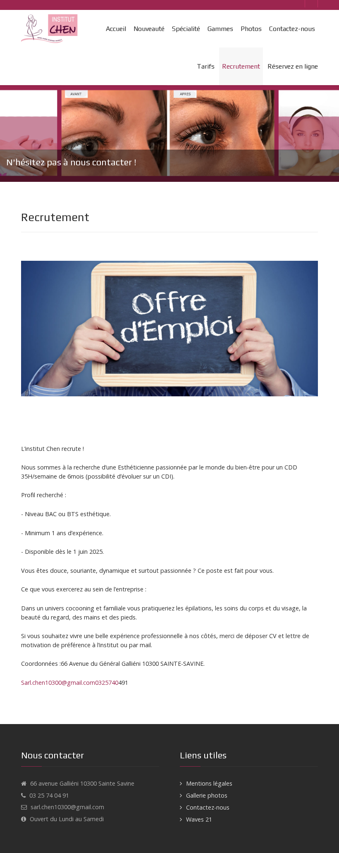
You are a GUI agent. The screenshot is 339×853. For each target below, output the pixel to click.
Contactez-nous (207, 807)
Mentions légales (209, 783)
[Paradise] (50, 28)
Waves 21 (199, 819)
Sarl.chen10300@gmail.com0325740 (69, 682)
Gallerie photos (206, 795)
